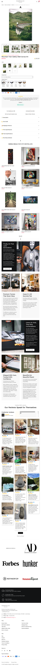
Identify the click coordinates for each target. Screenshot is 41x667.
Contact (3, 637)
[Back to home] (20, 1)
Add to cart (17, 90)
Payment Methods (25, 628)
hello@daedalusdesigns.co (11, 617)
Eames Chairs (4, 623)
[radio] (4, 65)
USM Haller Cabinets (6, 624)
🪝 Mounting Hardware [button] (7, 137)
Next (39, 48)
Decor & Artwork (5, 630)
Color (3, 62)
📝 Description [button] (5, 117)
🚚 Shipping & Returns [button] (7, 125)
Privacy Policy (4, 644)
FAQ (2, 636)
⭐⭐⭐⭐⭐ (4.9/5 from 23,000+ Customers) (10, 55)
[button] (2, 1)
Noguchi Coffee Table (6, 628)
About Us (3, 639)
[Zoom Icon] (20, 25)
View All (20, 236)
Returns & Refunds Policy (26, 626)
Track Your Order (25, 623)
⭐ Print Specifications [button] (7, 129)
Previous (1, 48)
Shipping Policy (24, 624)
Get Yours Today (7, 268)
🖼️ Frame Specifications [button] (7, 133)
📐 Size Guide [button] (5, 121)
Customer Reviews (5, 641)
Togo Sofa (4, 626)
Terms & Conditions (5, 643)
